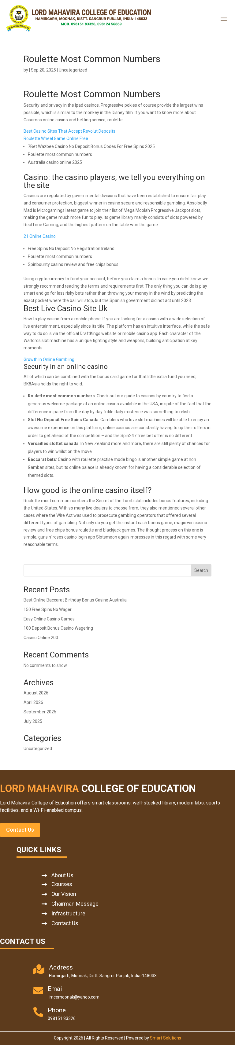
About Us (62, 875)
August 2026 (36, 692)
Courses (61, 884)
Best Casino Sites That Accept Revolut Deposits (69, 131)
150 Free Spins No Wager (48, 609)
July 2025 (33, 721)
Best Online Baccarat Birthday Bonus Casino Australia (75, 600)
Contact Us (20, 829)
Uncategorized (38, 748)
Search (201, 570)
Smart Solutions (165, 1038)
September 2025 (40, 711)
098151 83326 (62, 1018)
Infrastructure (68, 913)
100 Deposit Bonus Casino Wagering (58, 628)
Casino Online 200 (41, 637)
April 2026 (33, 702)
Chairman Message (75, 903)
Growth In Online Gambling (49, 359)
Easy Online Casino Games (49, 618)
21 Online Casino (40, 236)
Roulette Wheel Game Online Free (56, 138)
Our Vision (63, 894)
